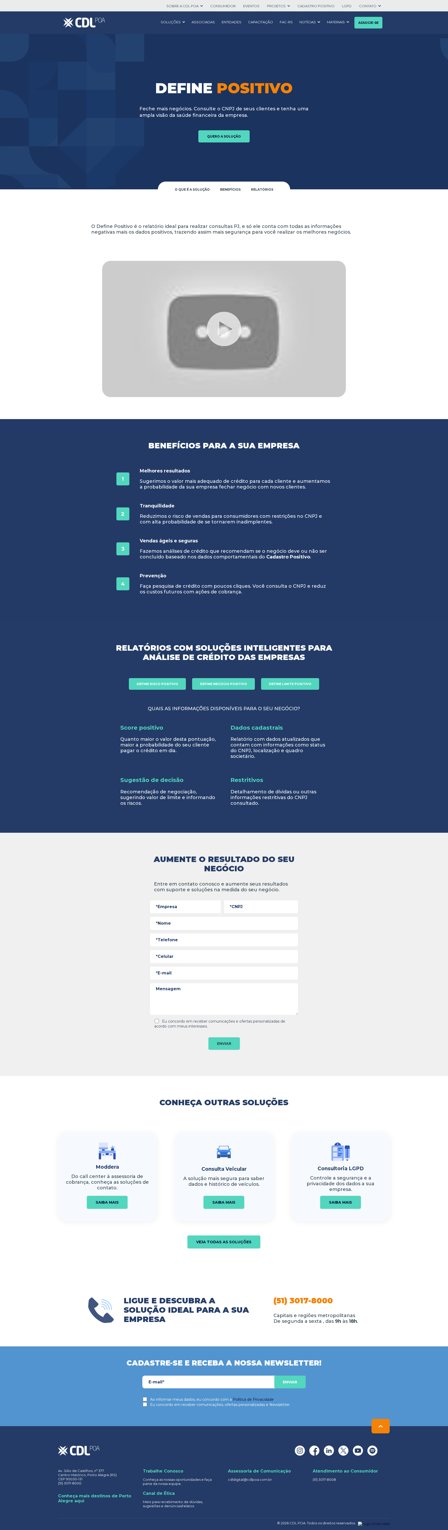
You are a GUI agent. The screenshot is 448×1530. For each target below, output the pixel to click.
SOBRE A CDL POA (182, 6)
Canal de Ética (159, 1493)
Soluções (171, 22)
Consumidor (223, 6)
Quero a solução (224, 136)
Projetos (276, 6)
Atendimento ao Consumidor (345, 1471)
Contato (367, 6)
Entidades (231, 22)
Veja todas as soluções (223, 1242)
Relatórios (262, 189)
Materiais (336, 22)
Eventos (251, 6)
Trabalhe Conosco (163, 1471)
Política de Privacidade (253, 1399)
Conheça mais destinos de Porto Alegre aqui (94, 1498)
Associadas (203, 22)
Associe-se (368, 23)
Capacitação (260, 22)
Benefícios (230, 189)
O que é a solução (192, 189)
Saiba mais (107, 1202)
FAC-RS (286, 22)
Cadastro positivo (315, 6)
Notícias (307, 22)
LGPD (347, 6)
